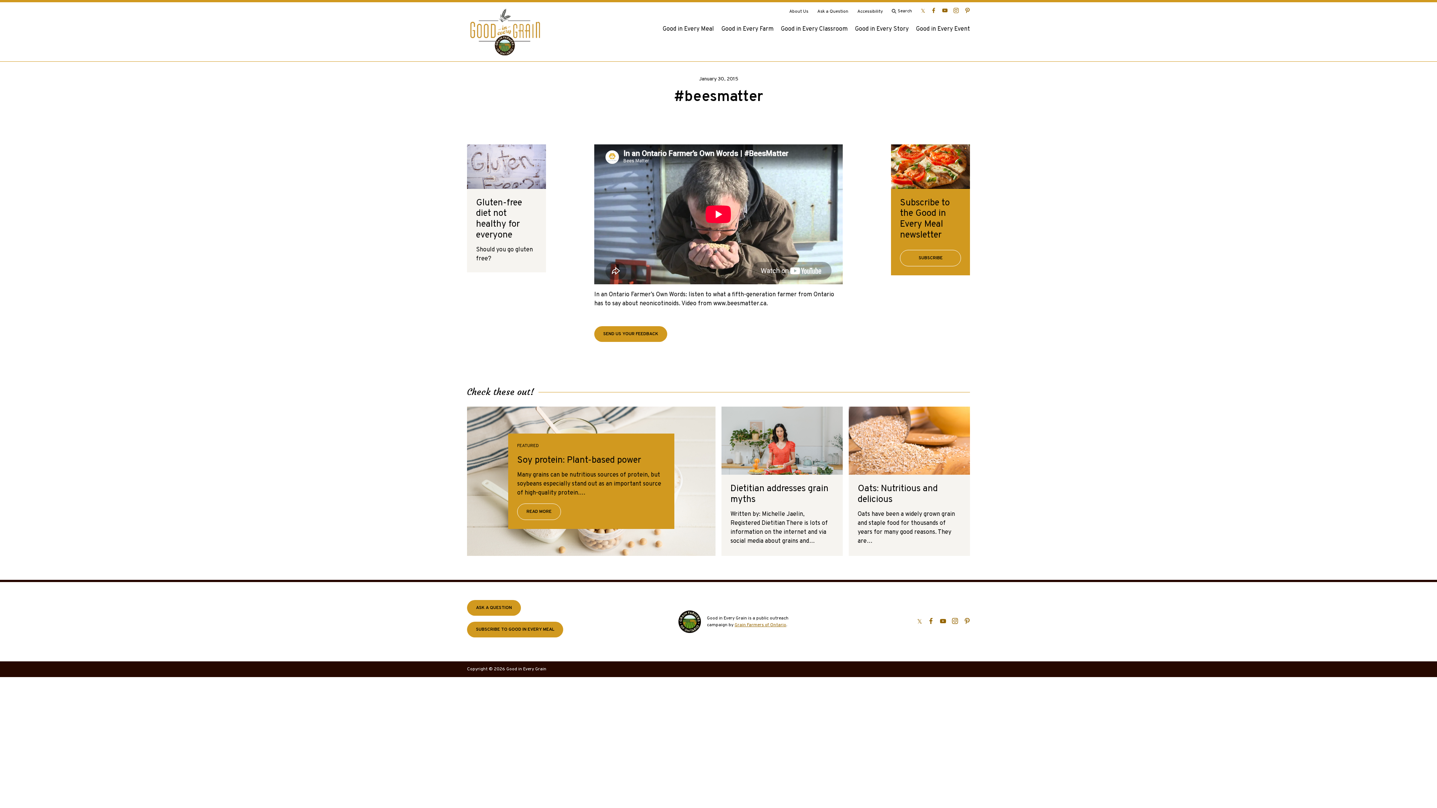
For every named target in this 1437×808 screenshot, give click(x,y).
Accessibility (870, 12)
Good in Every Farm (747, 29)
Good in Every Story (882, 29)
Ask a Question (832, 12)
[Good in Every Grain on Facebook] (933, 10)
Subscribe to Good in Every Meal (515, 630)
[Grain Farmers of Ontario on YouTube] (945, 10)
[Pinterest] (967, 10)
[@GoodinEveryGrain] (956, 10)
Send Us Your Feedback (630, 334)
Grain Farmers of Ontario (760, 625)
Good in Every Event (943, 29)
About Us (798, 12)
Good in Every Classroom (814, 29)
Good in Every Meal (688, 29)
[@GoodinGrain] (923, 10)
